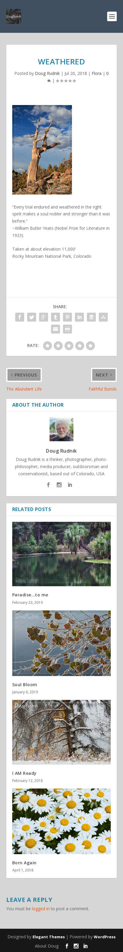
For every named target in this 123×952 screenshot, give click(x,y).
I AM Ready (24, 773)
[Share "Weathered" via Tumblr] (55, 317)
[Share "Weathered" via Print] (67, 329)
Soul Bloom (24, 684)
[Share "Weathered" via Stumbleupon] (103, 317)
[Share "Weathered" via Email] (55, 329)
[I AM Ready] (61, 732)
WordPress (105, 936)
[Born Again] (61, 821)
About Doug (47, 946)
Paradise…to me (30, 595)
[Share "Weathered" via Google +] (44, 317)
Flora (97, 73)
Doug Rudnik (47, 73)
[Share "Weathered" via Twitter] (32, 317)
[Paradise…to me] (61, 554)
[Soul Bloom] (61, 643)
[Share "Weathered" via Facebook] (20, 317)
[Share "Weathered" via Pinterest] (67, 317)
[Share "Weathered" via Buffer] (91, 317)
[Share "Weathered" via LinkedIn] (79, 317)
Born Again (24, 862)
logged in (41, 908)
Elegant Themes (49, 936)
